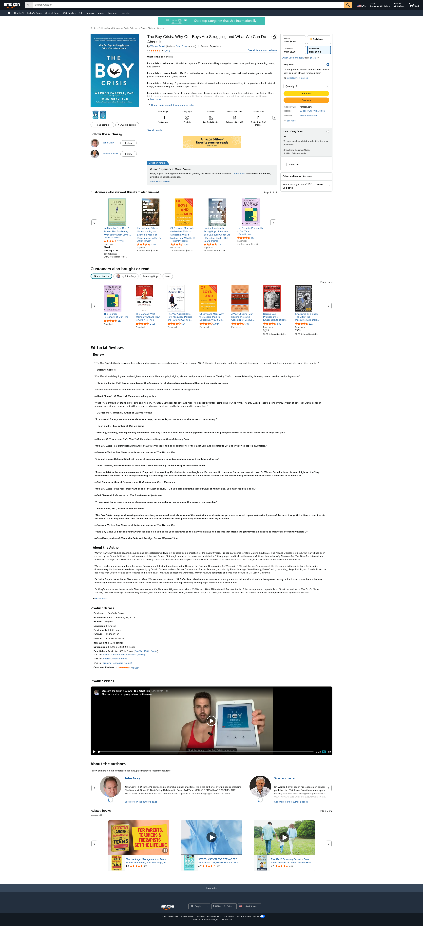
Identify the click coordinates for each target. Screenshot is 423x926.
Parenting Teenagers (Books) (116, 663)
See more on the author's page (141, 801)
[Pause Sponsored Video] (165, 851)
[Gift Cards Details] (75, 13)
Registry (90, 13)
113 (119, 320)
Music (100, 13)
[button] (7, 13)
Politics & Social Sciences (110, 28)
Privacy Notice (187, 916)
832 (279, 324)
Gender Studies (148, 28)
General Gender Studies (114, 658)
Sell (80, 13)
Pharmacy (112, 13)
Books (93, 28)
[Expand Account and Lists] (389, 6)
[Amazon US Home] (167, 907)
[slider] (206, 751)
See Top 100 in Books (146, 651)
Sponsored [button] (95, 815)
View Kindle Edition (160, 181)
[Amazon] (12, 5)
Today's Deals (34, 13)
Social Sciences (131, 28)
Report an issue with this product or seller (172, 105)
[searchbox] (188, 5)
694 (183, 324)
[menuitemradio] (324, 751)
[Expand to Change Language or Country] (365, 6)
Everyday (126, 13)
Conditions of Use (170, 916)
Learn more (239, 173)
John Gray (181, 46)
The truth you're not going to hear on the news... (128, 694)
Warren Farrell (157, 46)
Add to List (294, 164)
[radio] (294, 40)
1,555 (152, 324)
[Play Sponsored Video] (211, 837)
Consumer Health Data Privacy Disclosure (215, 916)
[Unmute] (329, 752)
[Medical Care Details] (60, 13)
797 (247, 324)
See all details (154, 130)
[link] (117, 231)
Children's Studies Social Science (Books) (123, 654)
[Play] (93, 751)
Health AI (19, 13)
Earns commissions (161, 691)
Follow (128, 143)
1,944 (216, 324)
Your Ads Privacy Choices (247, 916)
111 (311, 324)
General (160, 28)
